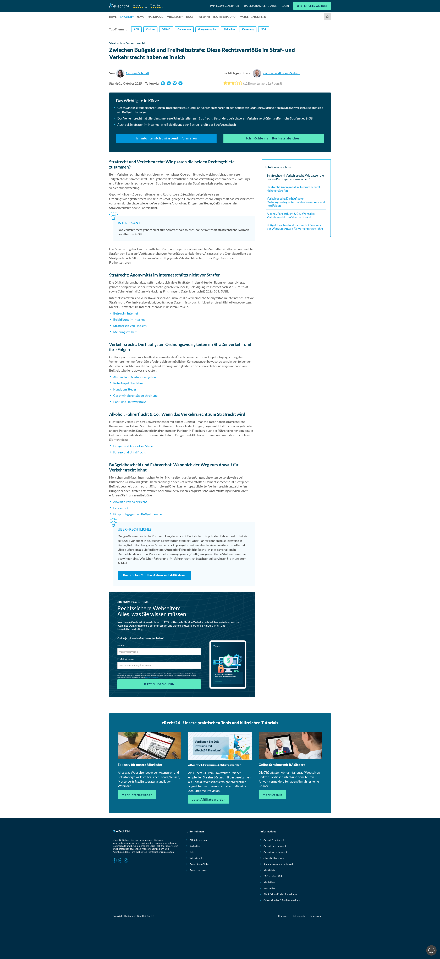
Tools (189, 16)
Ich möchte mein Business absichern (273, 138)
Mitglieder (174, 16)
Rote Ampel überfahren (129, 383)
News (140, 16)
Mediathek (269, 882)
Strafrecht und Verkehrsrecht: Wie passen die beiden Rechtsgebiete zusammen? (295, 177)
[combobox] (328, 16)
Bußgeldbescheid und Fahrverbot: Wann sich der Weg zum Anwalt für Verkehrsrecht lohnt (295, 227)
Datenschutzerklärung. (151, 677)
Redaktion (195, 845)
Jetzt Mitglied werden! (312, 5)
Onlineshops (184, 29)
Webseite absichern (253, 16)
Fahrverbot (120, 508)
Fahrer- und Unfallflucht (129, 452)
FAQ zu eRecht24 (272, 876)
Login (285, 5)
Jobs (192, 851)
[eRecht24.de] (137, 5)
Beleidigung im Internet (129, 319)
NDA (263, 29)
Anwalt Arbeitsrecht (274, 839)
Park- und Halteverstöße (129, 402)
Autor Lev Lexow (198, 870)
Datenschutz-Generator (260, 5)
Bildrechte (229, 29)
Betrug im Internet (125, 313)
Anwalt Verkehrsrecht (275, 851)
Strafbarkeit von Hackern (130, 326)
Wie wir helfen (197, 858)
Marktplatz (155, 16)
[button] (163, 83)
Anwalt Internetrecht (274, 845)
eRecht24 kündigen (273, 858)
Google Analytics (207, 29)
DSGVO (166, 29)
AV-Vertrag (248, 29)
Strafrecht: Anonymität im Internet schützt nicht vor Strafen (293, 188)
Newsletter (269, 888)
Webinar (204, 16)
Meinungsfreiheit (125, 332)
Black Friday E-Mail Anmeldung (280, 894)
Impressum (316, 915)
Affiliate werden (198, 839)
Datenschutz (298, 915)
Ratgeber (126, 16)
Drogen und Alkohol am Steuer (133, 446)
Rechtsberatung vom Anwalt (278, 864)
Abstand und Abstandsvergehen (134, 377)
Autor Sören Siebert (200, 864)
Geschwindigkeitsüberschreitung (135, 395)
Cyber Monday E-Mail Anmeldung (281, 900)
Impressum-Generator (224, 5)
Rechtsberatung (224, 16)
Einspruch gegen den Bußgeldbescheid (138, 514)
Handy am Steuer (124, 389)
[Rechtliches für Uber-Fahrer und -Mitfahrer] (184, 554)
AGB (136, 29)
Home (113, 16)
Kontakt (282, 915)
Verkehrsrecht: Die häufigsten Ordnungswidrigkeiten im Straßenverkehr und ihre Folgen (296, 202)
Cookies (150, 29)
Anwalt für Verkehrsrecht (130, 502)
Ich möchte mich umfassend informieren (166, 138)
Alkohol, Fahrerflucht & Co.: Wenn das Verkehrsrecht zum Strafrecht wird (291, 215)
